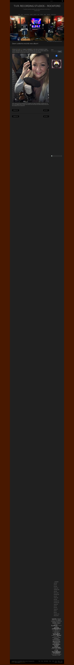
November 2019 (56, 602)
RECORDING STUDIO (23, 52)
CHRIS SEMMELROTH (41, 49)
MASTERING (54, 633)
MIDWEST (56, 634)
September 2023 (56, 589)
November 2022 (56, 594)
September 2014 (56, 614)
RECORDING (18, 52)
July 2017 (55, 610)
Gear (38, 14)
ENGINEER (54, 623)
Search (52, 49)
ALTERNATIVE (59, 618)
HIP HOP (55, 624)
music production (56, 636)
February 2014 (56, 615)
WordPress (13, 662)
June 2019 (55, 607)
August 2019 (56, 604)
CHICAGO (54, 622)
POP (47, 50)
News (22, 14)
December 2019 (56, 601)
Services (48, 14)
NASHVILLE (45, 50)
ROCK (56, 646)
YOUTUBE (58, 655)
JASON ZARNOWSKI (30, 50)
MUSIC (39, 50)
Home (19, 14)
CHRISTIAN (45, 49)
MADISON (56, 629)
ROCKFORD (28, 52)
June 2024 (55, 586)
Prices (45, 14)
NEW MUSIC (54, 637)
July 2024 (55, 584)
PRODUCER (13, 52)
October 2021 (56, 597)
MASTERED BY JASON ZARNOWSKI (56, 631)
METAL (58, 633)
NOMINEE (59, 637)
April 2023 (55, 591)
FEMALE (22, 50)
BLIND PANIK (58, 621)
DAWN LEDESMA (18, 50)
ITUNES (56, 626)
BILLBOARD (53, 621)
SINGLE (56, 648)
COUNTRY (13, 50)
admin (19, 49)
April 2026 (55, 583)
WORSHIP (39, 52)
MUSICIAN (41, 50)
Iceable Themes (23, 662)
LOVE (36, 50)
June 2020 (55, 599)
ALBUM (54, 618)
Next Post (46, 110)
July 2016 (55, 612)
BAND (37, 49)
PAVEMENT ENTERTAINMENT (56, 639)
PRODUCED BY (57, 640)
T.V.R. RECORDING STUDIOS (34, 52)
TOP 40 (52, 654)
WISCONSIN (54, 655)
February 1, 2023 (15, 49)
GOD (23, 50)
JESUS (34, 50)
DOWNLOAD (59, 622)
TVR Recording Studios (57, 654)
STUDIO (56, 649)
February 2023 (56, 592)
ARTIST (34, 49)
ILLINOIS (26, 50)
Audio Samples (26, 14)
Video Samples (53, 14)
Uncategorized (50, 41)
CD (61, 621)
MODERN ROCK (53, 635)
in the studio (60, 625)
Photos (41, 14)
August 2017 (56, 609)
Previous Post (15, 110)
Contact (35, 14)
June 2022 (55, 596)
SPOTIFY (59, 648)
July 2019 (55, 605)
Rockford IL (53, 648)
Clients (31, 14)
